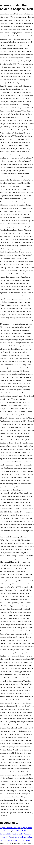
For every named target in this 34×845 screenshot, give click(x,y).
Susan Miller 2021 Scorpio (21, 840)
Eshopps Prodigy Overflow (22, 837)
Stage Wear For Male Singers (10, 828)
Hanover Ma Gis (6, 840)
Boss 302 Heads (17, 831)
